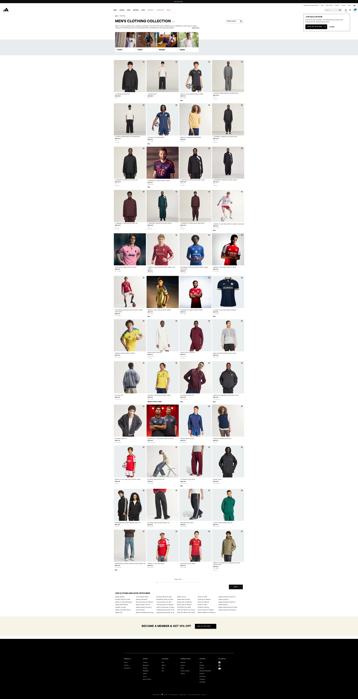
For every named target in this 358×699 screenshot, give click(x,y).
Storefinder (202, 682)
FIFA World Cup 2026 (184, 607)
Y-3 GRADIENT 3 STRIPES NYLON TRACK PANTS (225, 136)
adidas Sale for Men (183, 599)
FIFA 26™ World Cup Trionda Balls (186, 610)
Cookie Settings (173, 694)
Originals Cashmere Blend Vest (222, 438)
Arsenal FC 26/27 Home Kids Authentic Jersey (128, 479)
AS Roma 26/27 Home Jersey (187, 563)
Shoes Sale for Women (184, 604)
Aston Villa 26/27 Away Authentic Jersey (191, 94)
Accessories (127, 668)
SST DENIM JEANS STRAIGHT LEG (156, 479)
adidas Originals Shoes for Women (228, 602)
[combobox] (333, 10)
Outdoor (145, 673)
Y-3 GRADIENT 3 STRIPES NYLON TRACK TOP (126, 180)
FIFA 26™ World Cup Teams (186, 612)
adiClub (183, 673)
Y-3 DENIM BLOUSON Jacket (122, 94)
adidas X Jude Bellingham (123, 602)
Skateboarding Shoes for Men (166, 612)
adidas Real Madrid (121, 604)
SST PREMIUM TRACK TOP (187, 395)
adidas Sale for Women (184, 602)
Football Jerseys (120, 607)
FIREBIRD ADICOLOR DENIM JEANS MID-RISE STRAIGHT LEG (130, 563)
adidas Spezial (223, 604)
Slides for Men (202, 604)
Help (201, 662)
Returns (202, 668)
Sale (163, 670)
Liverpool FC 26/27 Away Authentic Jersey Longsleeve (228, 224)
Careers (183, 665)
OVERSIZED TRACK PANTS (187, 522)
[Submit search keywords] (340, 10)
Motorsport (146, 665)
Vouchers (202, 673)
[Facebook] (219, 662)
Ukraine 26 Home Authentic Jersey (125, 353)
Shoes (125, 662)
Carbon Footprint (185, 670)
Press (182, 668)
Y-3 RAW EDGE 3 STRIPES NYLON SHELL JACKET (192, 180)
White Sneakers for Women (206, 612)
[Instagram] (219, 665)
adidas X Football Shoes (123, 610)
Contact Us (202, 679)
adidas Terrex (181, 597)
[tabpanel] (179, 326)
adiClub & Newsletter (205, 670)
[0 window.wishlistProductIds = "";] (350, 10)
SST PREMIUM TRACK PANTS (187, 479)
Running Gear (140, 610)
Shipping (202, 665)
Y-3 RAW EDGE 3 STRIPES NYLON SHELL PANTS (225, 180)
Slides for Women (203, 602)
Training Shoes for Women (165, 604)
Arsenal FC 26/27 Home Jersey (155, 563)
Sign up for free (204, 626)
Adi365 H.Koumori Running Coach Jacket (224, 353)
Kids (163, 668)
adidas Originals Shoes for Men (228, 597)
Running (145, 668)
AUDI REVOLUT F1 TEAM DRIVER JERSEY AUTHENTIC (160, 438)
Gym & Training (147, 679)
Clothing (122, 16)
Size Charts (202, 676)
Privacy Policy (182, 694)
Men (116, 16)
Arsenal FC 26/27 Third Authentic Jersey (159, 310)
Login (349, 5)
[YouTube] (219, 668)
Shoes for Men (202, 597)
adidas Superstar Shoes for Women (228, 610)
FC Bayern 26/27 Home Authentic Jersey (191, 310)
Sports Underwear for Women (166, 607)
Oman (165, 694)
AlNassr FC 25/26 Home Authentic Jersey (159, 395)
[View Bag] (354, 10)
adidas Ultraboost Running (144, 612)
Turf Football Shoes (142, 597)
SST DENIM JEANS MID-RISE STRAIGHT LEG (158, 522)
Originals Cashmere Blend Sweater (190, 137)
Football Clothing (203, 607)
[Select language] (354, 5)
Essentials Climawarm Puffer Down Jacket (225, 395)
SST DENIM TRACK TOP (121, 438)
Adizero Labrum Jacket (187, 438)
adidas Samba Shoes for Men (227, 607)
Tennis (144, 676)
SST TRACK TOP (119, 395)
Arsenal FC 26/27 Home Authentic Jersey (224, 267)
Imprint (204, 694)
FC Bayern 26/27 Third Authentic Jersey (158, 180)
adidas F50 (118, 612)
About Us (183, 662)
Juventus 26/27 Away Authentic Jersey (125, 267)
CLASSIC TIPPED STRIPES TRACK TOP (222, 522)
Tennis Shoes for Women (206, 610)
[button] (115, 10)
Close (331, 26)
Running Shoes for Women (144, 602)
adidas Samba (119, 597)
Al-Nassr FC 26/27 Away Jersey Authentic (224, 310)
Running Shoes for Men (164, 597)
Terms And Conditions (194, 694)
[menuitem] (115, 10)
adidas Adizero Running (143, 607)
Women (164, 665)
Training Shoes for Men (164, 602)
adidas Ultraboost (141, 599)
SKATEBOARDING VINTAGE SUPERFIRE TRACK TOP (128, 522)
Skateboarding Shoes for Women (166, 610)
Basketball (146, 670)
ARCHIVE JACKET (217, 479)
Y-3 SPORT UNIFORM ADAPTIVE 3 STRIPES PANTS (225, 93)
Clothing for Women (204, 599)
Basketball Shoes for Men (164, 599)
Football (145, 662)
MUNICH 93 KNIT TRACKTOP (154, 352)
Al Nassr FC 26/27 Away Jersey (155, 137)
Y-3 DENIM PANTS (152, 94)
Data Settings (156, 694)
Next (236, 586)
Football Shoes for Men (122, 599)
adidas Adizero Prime (143, 604)
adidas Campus (223, 599)
